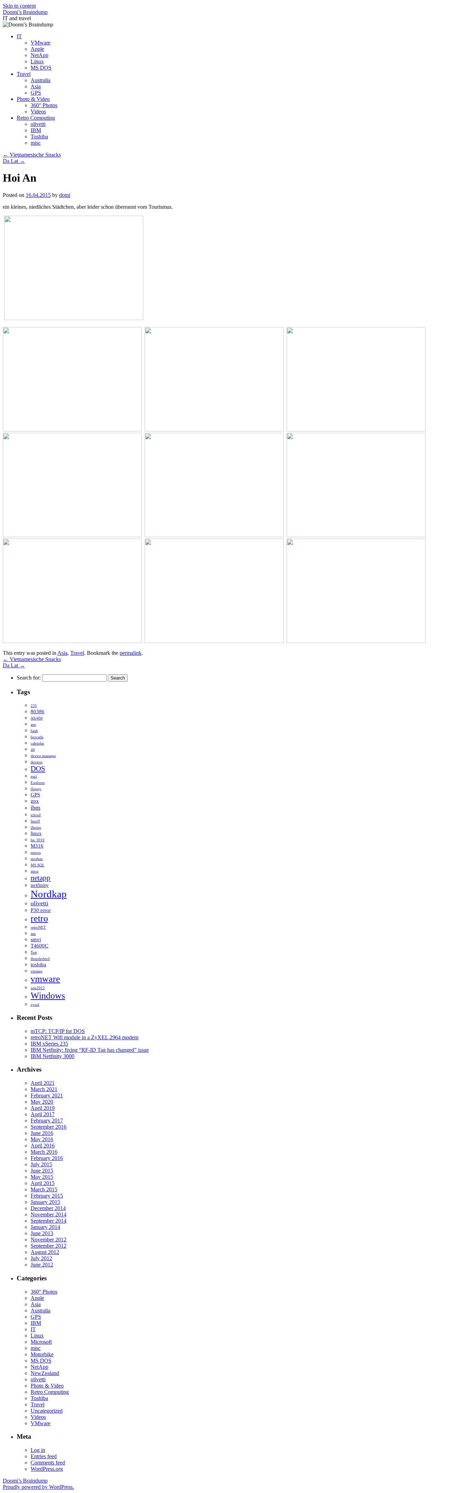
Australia (40, 80)
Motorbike (42, 1354)
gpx (35, 801)
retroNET (38, 927)
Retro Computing (36, 118)
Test (34, 952)
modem (37, 859)
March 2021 (44, 1089)
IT (19, 36)
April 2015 (43, 1183)
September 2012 (48, 1246)
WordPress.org (47, 1469)
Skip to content (19, 6)
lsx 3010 (38, 840)
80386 (38, 711)
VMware (40, 43)
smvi (36, 939)
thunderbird (40, 959)
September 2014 (48, 1221)
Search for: (29, 678)
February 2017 (47, 1120)
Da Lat (14, 161)
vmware (45, 979)
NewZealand (45, 1373)
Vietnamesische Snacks (32, 155)
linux (36, 833)
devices (36, 762)
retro (39, 918)
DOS (38, 768)
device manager (43, 756)
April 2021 (43, 1083)
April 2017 (43, 1114)
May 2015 (42, 1177)
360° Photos (44, 105)
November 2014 (48, 1214)
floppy (36, 789)
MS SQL (38, 865)
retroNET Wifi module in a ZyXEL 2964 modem (84, 1037)
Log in (38, 1450)
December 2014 (48, 1208)
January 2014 (45, 1227)
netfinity (40, 885)
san (33, 934)
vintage (36, 971)
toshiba (38, 964)
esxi (34, 776)
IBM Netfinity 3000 (52, 1056)
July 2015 (41, 1164)
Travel (24, 74)
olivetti (38, 124)
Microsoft (41, 1342)
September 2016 (48, 1127)
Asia (36, 86)
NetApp (39, 55)
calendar (37, 743)
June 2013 (42, 1233)
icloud (36, 815)
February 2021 (47, 1095)
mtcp (35, 871)
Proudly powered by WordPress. (38, 1487)
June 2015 (42, 1171)
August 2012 (45, 1252)
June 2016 (42, 1133)
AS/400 (37, 718)
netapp (40, 878)
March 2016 (44, 1152)
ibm (35, 807)
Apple (37, 49)
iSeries (36, 827)
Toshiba (39, 137)
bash (34, 731)
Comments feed (48, 1463)
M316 (37, 846)
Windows (48, 996)
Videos (38, 111)
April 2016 (43, 1146)
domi (64, 195)
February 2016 (47, 1158)
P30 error (41, 910)
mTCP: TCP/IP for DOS (58, 1031)
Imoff (35, 821)
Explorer (38, 783)
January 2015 (45, 1202)
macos (36, 853)
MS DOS (41, 68)
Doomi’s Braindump (25, 12)
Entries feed (44, 1456)
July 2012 (41, 1258)
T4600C (39, 945)
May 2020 (42, 1102)
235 (34, 706)
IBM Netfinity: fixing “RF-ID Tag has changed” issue (90, 1050)
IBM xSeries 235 (49, 1044)
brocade (37, 737)
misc (36, 143)
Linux (37, 61)
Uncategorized (47, 1411)
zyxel (35, 1005)
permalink (131, 653)
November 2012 (48, 1239)
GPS (36, 93)
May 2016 (42, 1139)
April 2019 (43, 1108)
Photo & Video (33, 99)
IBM (36, 130)
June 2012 (42, 1265)
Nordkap (49, 893)
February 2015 (47, 1196)
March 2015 (44, 1189)
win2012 (38, 988)
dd (33, 750)
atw (33, 724)
